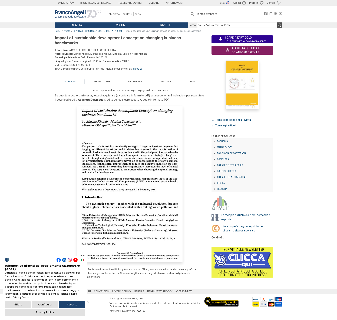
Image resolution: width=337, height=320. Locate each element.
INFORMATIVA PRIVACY (160, 291)
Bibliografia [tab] (135, 81)
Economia (222, 141)
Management (224, 147)
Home (57, 31)
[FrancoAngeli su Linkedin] (270, 14)
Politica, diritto (226, 171)
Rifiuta (18, 304)
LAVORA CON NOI (121, 291)
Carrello (271, 2)
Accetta (72, 304)
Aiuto (138, 14)
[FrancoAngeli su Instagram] (275, 14)
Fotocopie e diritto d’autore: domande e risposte (245, 217)
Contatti (127, 14)
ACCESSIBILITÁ (183, 291)
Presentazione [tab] (102, 81)
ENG (222, 2)
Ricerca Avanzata (206, 14)
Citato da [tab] (165, 81)
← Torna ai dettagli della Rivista (231, 120)
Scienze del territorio (230, 165)
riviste (67, 31)
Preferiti (254, 2)
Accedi (237, 2)
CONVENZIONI (102, 291)
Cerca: (192, 25)
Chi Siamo (114, 14)
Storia (221, 183)
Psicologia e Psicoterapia (231, 153)
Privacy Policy (45, 312)
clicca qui (138, 68)
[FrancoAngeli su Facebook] (265, 14)
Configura (45, 304)
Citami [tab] (192, 81)
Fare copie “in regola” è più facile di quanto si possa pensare (243, 228)
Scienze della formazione (231, 177)
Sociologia (223, 159)
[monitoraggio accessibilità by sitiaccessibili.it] (221, 299)
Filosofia (222, 189)
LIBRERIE (139, 291)
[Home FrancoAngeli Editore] (78, 14)
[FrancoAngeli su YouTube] (280, 14)
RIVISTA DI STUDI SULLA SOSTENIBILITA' (94, 31)
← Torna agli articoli (224, 125)
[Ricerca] (279, 25)
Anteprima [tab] (70, 81)
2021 (119, 31)
